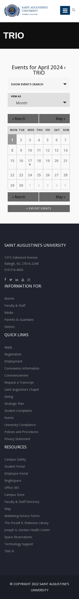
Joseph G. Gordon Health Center (27, 530)
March (18, 118)
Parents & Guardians (19, 319)
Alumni (9, 298)
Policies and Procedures (21, 432)
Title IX (9, 551)
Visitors (9, 327)
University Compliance (20, 425)
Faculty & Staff (14, 305)
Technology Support (18, 544)
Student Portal (14, 466)
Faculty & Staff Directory (21, 502)
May (60, 118)
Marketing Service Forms (22, 516)
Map (7, 509)
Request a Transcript (19, 382)
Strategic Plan (14, 403)
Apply (8, 347)
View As (16, 96)
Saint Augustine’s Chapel (21, 389)
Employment (13, 361)
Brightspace (12, 480)
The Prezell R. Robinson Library (26, 523)
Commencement (16, 375)
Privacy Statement (17, 439)
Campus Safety (15, 459)
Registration (13, 354)
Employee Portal (16, 473)
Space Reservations (18, 537)
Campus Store (14, 495)
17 (30, 160)
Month (21, 103)
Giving (8, 396)
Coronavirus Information (21, 368)
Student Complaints (18, 411)
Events (9, 418)
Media (8, 312)
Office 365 (11, 487)
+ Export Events (38, 208)
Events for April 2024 (37, 67)
